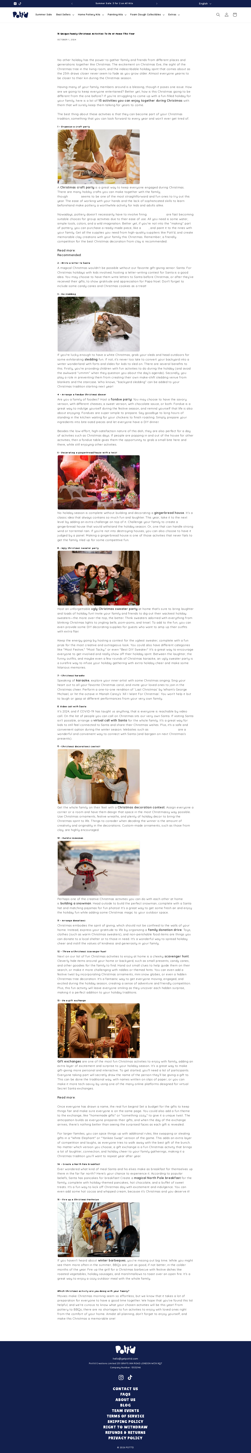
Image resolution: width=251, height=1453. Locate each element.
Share (65, 50)
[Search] (218, 15)
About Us (125, 1399)
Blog (125, 1405)
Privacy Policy (125, 1438)
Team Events (125, 1410)
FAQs (125, 1394)
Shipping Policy (125, 1421)
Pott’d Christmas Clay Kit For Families (110, 255)
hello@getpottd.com (125, 1358)
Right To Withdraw (125, 1427)
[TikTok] (130, 1377)
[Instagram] (121, 1377)
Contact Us (125, 1388)
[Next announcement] (157, 3)
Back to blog (128, 1332)
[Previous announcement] (72, 3)
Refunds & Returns (125, 1432)
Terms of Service (125, 1416)
